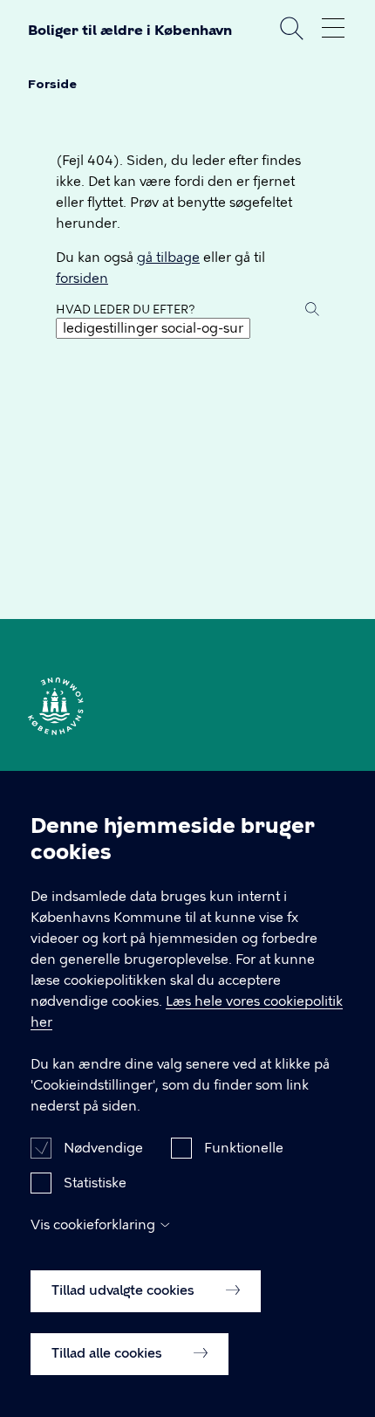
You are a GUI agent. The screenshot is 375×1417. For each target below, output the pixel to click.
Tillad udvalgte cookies (124, 1290)
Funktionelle (243, 1148)
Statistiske (95, 1183)
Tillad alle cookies (108, 1353)
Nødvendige (103, 1148)
